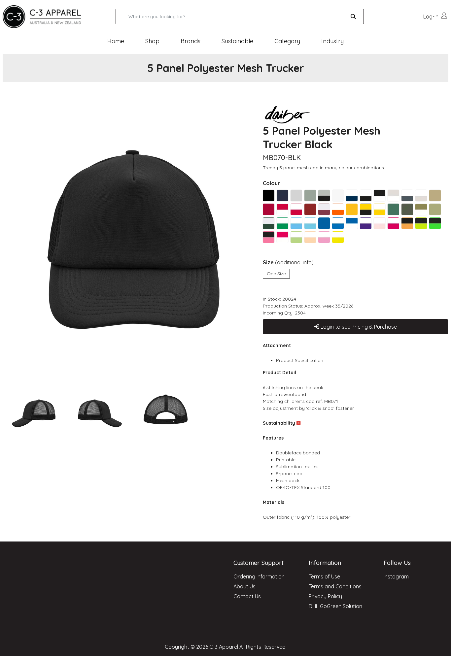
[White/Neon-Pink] (324, 237)
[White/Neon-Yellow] (338, 237)
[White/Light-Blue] (296, 223)
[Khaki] (435, 195)
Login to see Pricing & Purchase (358, 326)
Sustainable (237, 41)
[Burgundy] (310, 209)
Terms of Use (324, 576)
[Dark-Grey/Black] (324, 195)
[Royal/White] (352, 223)
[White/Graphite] (407, 195)
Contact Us (247, 596)
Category (287, 41)
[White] (338, 195)
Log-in (430, 16)
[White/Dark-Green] (268, 223)
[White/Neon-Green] (296, 237)
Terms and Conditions (335, 586)
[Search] (353, 16)
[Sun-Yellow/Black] (365, 209)
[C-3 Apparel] (50, 16)
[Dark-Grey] (310, 195)
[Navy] (282, 195)
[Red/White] (282, 209)
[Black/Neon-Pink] (268, 237)
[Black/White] (379, 195)
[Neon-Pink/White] (282, 237)
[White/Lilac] (365, 223)
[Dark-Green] (393, 209)
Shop (152, 41)
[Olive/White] (421, 209)
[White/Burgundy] (324, 209)
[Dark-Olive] (435, 209)
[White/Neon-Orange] (310, 237)
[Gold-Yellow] (352, 209)
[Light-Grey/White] (393, 195)
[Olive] (407, 209)
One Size (276, 274)
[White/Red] (296, 209)
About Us (244, 586)
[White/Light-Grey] (421, 195)
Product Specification (299, 360)
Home (115, 41)
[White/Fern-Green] (282, 223)
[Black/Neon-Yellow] (421, 223)
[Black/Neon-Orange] (407, 223)
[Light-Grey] (296, 195)
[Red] (268, 209)
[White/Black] (365, 195)
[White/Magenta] (393, 223)
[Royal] (324, 223)
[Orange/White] (338, 209)
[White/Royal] (338, 223)
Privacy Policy (325, 596)
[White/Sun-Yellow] (379, 209)
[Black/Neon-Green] (435, 223)
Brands (190, 41)
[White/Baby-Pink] (379, 223)
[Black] (268, 195)
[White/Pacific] (310, 223)
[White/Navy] (352, 195)
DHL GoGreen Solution (335, 606)
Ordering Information (259, 576)
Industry (332, 41)
